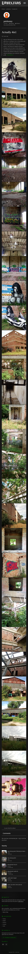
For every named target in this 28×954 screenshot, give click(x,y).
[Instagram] (6, 944)
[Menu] (24, 3)
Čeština (4, 918)
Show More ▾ (10, 55)
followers (17, 23)
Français (4, 924)
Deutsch (4, 922)
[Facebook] (3, 944)
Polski (4, 926)
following (11, 23)
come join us (20, 901)
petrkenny (8, 9)
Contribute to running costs (10, 937)
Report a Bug (5, 912)
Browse (3, 9)
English (4, 920)
